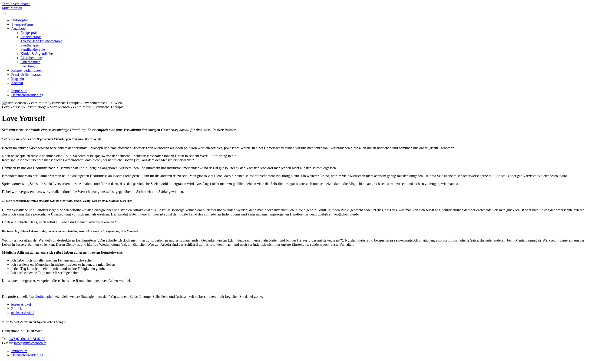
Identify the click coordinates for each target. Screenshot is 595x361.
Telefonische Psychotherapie (41, 41)
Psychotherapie (40, 296)
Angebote (18, 28)
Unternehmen (30, 62)
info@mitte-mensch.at (30, 343)
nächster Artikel (22, 313)
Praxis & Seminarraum (27, 74)
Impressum (19, 91)
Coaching (27, 66)
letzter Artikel (21, 304)
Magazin (17, 79)
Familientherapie (32, 49)
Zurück (16, 309)
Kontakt (17, 83)
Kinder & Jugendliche (36, 54)
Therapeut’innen (23, 24)
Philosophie (19, 20)
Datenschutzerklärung (27, 95)
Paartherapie (29, 45)
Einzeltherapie (30, 37)
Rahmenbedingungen (27, 70)
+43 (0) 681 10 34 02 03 (27, 339)
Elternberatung (31, 58)
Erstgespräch (29, 33)
